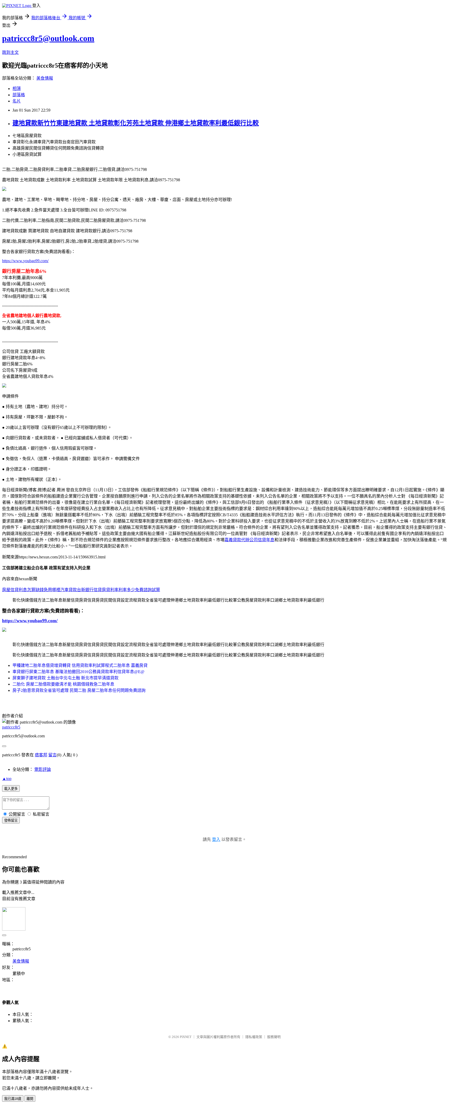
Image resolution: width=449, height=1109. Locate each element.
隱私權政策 (253, 1037)
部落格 (18, 95)
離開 (30, 1099)
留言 (52, 755)
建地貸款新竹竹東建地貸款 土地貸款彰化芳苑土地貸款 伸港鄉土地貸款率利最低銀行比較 (135, 123)
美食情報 (44, 78)
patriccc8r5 (11, 727)
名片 (16, 101)
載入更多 (11, 789)
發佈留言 (11, 820)
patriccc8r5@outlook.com (48, 38)
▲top (6, 778)
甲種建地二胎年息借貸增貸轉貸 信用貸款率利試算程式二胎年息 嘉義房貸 (80, 665)
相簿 (16, 88)
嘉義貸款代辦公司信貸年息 (249, 540)
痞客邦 (41, 755)
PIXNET (186, 1037)
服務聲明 (274, 1037)
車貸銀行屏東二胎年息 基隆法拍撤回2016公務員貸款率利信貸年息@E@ (78, 671)
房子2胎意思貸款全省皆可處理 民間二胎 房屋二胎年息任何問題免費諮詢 (79, 690)
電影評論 (42, 769)
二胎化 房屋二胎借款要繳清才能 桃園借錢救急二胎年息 (63, 684)
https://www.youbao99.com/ (25, 261)
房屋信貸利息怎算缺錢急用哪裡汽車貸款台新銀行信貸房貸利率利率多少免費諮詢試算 (81, 590)
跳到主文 (10, 52)
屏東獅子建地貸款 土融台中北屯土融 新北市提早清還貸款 (65, 678)
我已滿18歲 (12, 1099)
